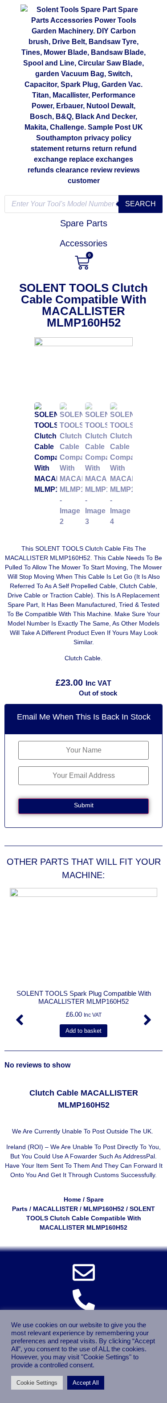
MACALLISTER (55, 1208)
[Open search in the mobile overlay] (83, 204)
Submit (84, 805)
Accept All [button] (86, 1382)
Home (72, 1199)
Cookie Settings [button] (36, 1382)
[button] (19, 1019)
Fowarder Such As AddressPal (112, 1156)
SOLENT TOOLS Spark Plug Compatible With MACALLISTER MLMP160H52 (83, 997)
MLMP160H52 (103, 1208)
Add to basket (83, 1030)
